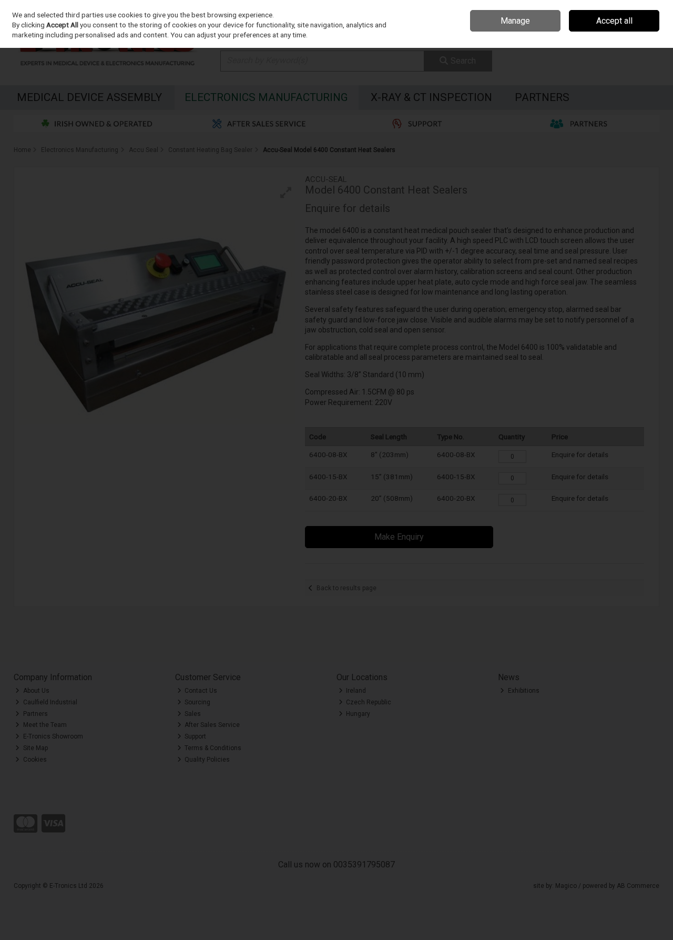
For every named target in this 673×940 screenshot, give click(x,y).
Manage (515, 21)
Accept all (614, 21)
